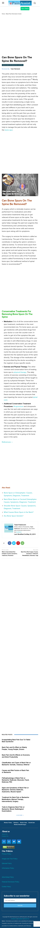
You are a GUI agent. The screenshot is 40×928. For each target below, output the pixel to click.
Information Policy (8, 868)
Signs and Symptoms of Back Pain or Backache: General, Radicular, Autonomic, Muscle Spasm (15, 790)
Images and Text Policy (9, 859)
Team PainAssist (15, 69)
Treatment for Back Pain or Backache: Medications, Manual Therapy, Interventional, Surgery (15, 799)
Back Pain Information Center (13, 13)
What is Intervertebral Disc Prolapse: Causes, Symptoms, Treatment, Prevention (9, 553)
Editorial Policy (7, 863)
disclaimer (18, 532)
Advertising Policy (8, 877)
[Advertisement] (20, 35)
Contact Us (5, 836)
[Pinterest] (18, 543)
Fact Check (25, 8)
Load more (19, 815)
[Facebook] (9, 543)
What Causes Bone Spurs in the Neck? (18, 512)
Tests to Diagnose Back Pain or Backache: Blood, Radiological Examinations (13, 809)
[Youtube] (19, 842)
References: (7, 442)
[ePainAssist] (20, 3)
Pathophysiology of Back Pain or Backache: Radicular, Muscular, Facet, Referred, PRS (15, 780)
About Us (4, 834)
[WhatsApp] (22, 543)
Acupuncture (18, 406)
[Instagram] (9, 842)
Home (3, 13)
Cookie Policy (6, 886)
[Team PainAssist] (8, 530)
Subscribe (20, 905)
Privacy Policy (6, 854)
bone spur (9, 130)
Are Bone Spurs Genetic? (13, 516)
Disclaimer (20, 918)
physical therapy (20, 372)
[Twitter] (14, 543)
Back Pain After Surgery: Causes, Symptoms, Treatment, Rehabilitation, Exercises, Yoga (29, 553)
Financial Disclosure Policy (10, 882)
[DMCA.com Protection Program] (8, 848)
